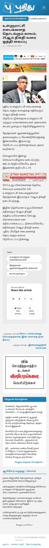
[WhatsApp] (25, 298)
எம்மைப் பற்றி (17, 544)
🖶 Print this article (18, 311)
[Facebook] (13, 298)
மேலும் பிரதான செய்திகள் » (29, 462)
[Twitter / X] (19, 298)
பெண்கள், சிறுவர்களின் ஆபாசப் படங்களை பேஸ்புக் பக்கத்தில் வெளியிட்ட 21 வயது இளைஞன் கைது (23, 409)
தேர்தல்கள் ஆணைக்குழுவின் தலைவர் (23, 266)
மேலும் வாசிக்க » (24, 525)
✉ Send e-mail (31, 311)
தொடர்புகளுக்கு (33, 544)
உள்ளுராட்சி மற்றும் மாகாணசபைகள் (19, 258)
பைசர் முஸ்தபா (17, 274)
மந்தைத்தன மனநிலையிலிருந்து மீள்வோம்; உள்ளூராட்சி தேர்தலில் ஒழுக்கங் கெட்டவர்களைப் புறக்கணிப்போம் (24, 490)
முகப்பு (6, 544)
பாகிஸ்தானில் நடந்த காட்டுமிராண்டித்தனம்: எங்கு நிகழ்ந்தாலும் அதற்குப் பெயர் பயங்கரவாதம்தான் (24, 515)
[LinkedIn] (31, 298)
